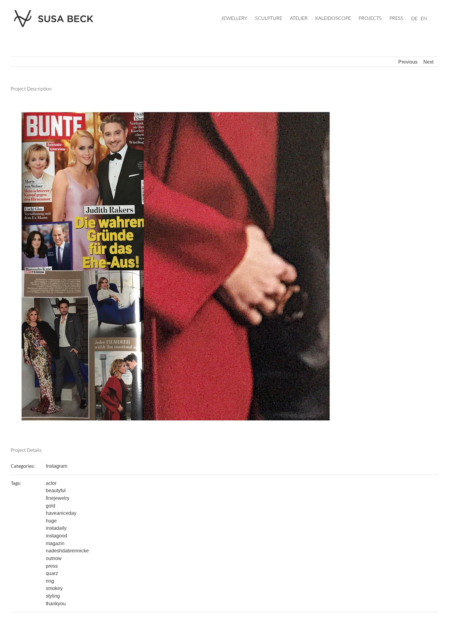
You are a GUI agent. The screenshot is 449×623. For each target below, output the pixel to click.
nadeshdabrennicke (67, 550)
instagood (56, 535)
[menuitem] (238, 19)
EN (424, 18)
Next (428, 62)
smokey (54, 588)
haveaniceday (61, 513)
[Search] (436, 19)
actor (51, 483)
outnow (54, 558)
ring (50, 581)
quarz (52, 573)
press (52, 566)
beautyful (56, 490)
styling (53, 596)
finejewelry (57, 498)
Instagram (56, 466)
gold (50, 505)
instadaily (56, 528)
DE (414, 18)
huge (51, 520)
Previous (408, 62)
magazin (55, 543)
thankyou (56, 603)
